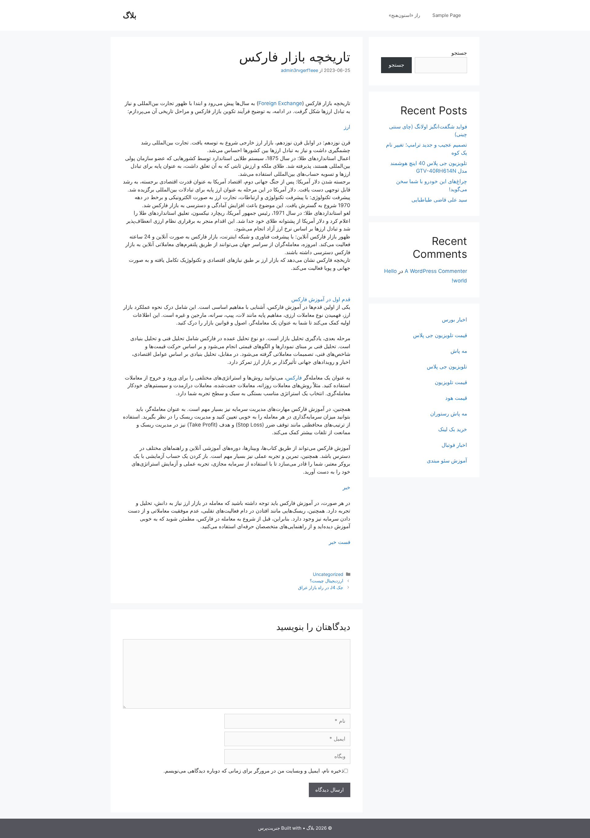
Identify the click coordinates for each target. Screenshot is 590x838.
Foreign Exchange (280, 103)
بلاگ (129, 15)
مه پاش (458, 351)
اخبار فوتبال (454, 445)
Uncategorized (328, 574)
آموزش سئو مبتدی (447, 461)
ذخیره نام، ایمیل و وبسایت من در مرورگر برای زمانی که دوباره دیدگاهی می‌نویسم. (253, 771)
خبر (346, 487)
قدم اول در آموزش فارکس (320, 299)
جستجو (459, 53)
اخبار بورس (454, 320)
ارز (347, 127)
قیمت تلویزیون (451, 382)
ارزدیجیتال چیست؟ (326, 580)
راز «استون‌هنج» (404, 15)
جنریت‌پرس (269, 828)
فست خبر (339, 542)
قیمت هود (456, 398)
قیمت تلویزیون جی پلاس (440, 335)
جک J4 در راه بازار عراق (320, 587)
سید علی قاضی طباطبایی (439, 200)
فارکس (294, 378)
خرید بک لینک (452, 429)
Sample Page (446, 15)
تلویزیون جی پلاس (447, 367)
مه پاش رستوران (448, 414)
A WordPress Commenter (436, 271)
